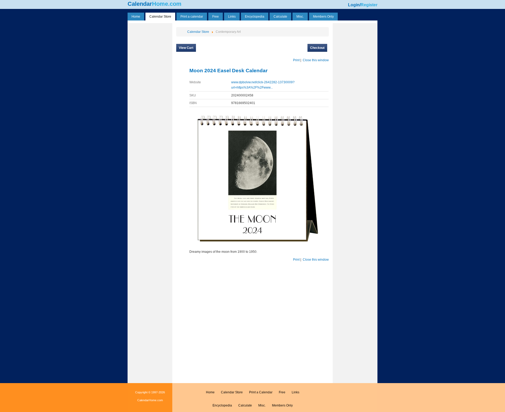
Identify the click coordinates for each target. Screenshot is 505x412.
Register (369, 5)
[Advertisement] (150, 103)
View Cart (186, 48)
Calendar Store (232, 392)
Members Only (282, 405)
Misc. (262, 405)
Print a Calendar (260, 392)
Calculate (245, 405)
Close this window (316, 60)
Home (210, 392)
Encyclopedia (222, 405)
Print (296, 60)
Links (295, 392)
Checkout (317, 48)
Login (354, 5)
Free (282, 392)
